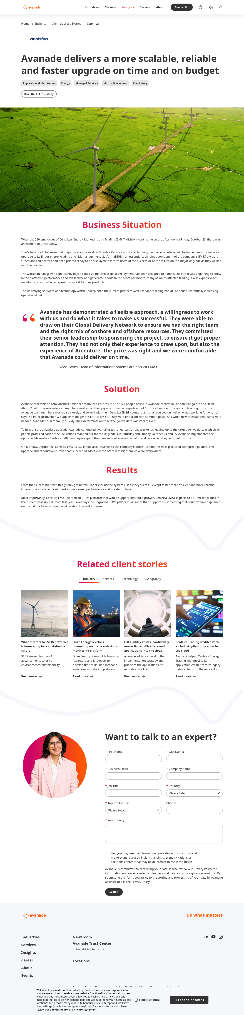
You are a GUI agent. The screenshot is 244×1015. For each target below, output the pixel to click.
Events (27, 975)
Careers (145, 7)
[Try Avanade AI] (210, 7)
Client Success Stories (66, 24)
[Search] (220, 7)
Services (110, 7)
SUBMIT (113, 891)
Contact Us (181, 7)
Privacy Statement (85, 1009)
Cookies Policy (59, 1009)
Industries (92, 7)
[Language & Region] (203, 7)
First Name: (114, 752)
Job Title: (112, 786)
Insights (128, 7)
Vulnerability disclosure (88, 949)
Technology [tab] (130, 579)
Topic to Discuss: (117, 803)
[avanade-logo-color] (31, 7)
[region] (122, 1000)
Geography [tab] (153, 579)
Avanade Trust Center (92, 943)
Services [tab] (108, 579)
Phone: (171, 803)
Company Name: (178, 769)
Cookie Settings (149, 1000)
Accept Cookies (191, 1000)
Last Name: (175, 752)
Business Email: (116, 769)
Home (25, 24)
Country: (173, 786)
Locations (81, 961)
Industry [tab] (89, 579)
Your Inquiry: (115, 820)
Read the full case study (39, 94)
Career (27, 960)
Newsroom (82, 937)
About (160, 7)
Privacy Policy (203, 869)
